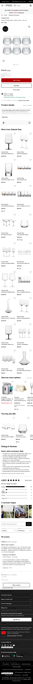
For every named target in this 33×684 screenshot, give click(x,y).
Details (9, 70)
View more (5, 117)
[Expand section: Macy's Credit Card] (16, 599)
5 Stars (3, 486)
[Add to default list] (15, 134)
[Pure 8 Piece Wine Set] (24, 251)
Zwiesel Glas (5, 18)
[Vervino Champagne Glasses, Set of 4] (24, 332)
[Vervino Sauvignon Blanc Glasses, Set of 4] (8, 251)
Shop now (21, 12)
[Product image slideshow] (16, 46)
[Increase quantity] (9, 75)
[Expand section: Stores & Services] (16, 603)
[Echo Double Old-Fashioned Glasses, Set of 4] (24, 168)
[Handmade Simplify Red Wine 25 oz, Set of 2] (8, 280)
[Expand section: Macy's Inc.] (16, 608)
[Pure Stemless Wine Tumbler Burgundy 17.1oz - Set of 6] (24, 223)
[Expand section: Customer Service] (16, 595)
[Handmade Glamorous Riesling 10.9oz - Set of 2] (8, 142)
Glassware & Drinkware (14, 15)
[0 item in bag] (30, 5)
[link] (8, 154)
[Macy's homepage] (2, 15)
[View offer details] (16, 122)
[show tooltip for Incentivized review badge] (11, 588)
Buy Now (16, 85)
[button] (16, 46)
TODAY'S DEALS (5, 1)
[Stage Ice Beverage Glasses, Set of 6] (8, 358)
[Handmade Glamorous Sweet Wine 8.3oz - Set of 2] (8, 332)
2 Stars (3, 495)
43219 (11, 94)
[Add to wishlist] (29, 27)
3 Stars (3, 492)
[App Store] (6, 656)
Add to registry (16, 89)
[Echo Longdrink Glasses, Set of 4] (24, 280)
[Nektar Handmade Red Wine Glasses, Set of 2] (24, 306)
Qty (6, 73)
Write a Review (28, 480)
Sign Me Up (16, 619)
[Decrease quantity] (2, 75)
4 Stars (3, 489)
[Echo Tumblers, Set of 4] (24, 194)
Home (5, 15)
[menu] (2, 5)
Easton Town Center (24, 100)
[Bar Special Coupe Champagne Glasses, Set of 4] (8, 223)
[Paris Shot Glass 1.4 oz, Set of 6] (8, 168)
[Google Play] (18, 656)
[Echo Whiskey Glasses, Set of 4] (8, 194)
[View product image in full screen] (3, 61)
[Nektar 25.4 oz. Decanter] (8, 306)
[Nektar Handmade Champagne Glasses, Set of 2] (24, 142)
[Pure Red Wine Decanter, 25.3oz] (24, 358)
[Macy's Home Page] (8, 5)
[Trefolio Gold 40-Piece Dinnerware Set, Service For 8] (20, 388)
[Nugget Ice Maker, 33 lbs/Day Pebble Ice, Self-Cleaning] (7, 388)
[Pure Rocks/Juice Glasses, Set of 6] (23, 425)
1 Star (3, 498)
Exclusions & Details (11, 635)
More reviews (16, 585)
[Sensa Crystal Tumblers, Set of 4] (8, 425)
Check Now (19, 635)
